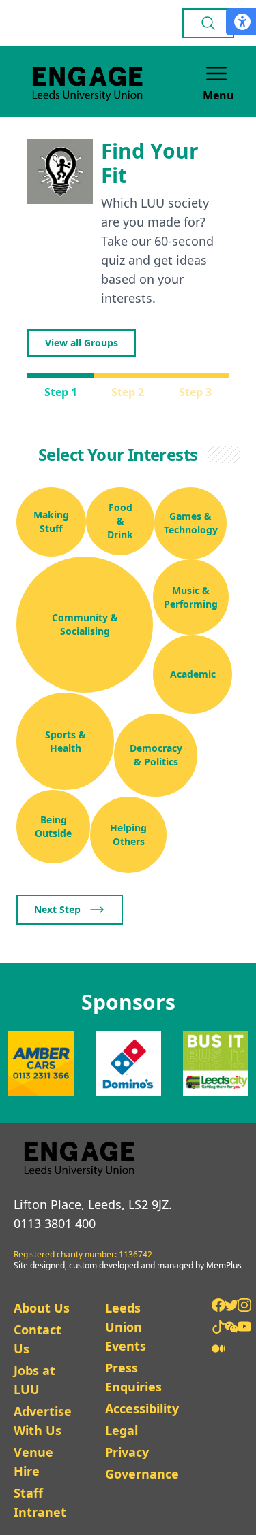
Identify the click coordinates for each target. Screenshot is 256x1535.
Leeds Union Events (125, 1327)
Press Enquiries (133, 1377)
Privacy (127, 1452)
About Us (42, 1308)
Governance (142, 1474)
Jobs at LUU (34, 1380)
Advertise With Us (43, 1420)
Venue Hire (33, 1461)
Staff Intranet (40, 1502)
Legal (121, 1430)
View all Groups (81, 342)
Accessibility (142, 1408)
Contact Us (37, 1339)
